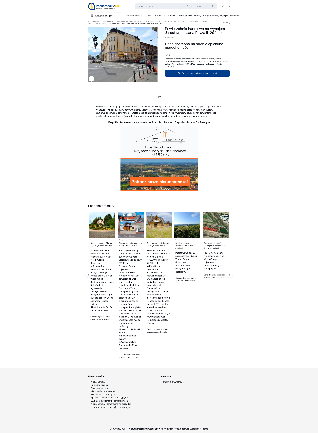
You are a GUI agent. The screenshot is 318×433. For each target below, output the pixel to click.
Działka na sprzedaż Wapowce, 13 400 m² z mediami (185, 245)
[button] (229, 275)
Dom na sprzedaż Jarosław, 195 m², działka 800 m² (130, 244)
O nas (148, 15)
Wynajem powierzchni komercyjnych (109, 401)
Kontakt (172, 15)
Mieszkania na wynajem (103, 394)
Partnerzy (160, 15)
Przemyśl (204, 21)
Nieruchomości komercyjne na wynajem (130, 21)
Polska (182, 21)
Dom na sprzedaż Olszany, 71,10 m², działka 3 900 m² (101, 244)
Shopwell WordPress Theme (194, 429)
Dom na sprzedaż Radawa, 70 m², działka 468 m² (158, 244)
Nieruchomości (133, 15)
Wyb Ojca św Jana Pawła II (97, 24)
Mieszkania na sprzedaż (103, 391)
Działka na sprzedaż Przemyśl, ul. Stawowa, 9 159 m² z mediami (214, 245)
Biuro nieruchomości (162, 122)
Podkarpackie (193, 21)
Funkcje (168, 55)
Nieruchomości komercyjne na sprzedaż (111, 404)
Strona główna (93, 21)
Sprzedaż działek (99, 385)
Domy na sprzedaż (97, 240)
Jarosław (170, 37)
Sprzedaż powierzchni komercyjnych (109, 397)
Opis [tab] (159, 96)
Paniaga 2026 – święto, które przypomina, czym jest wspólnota (209, 15)
